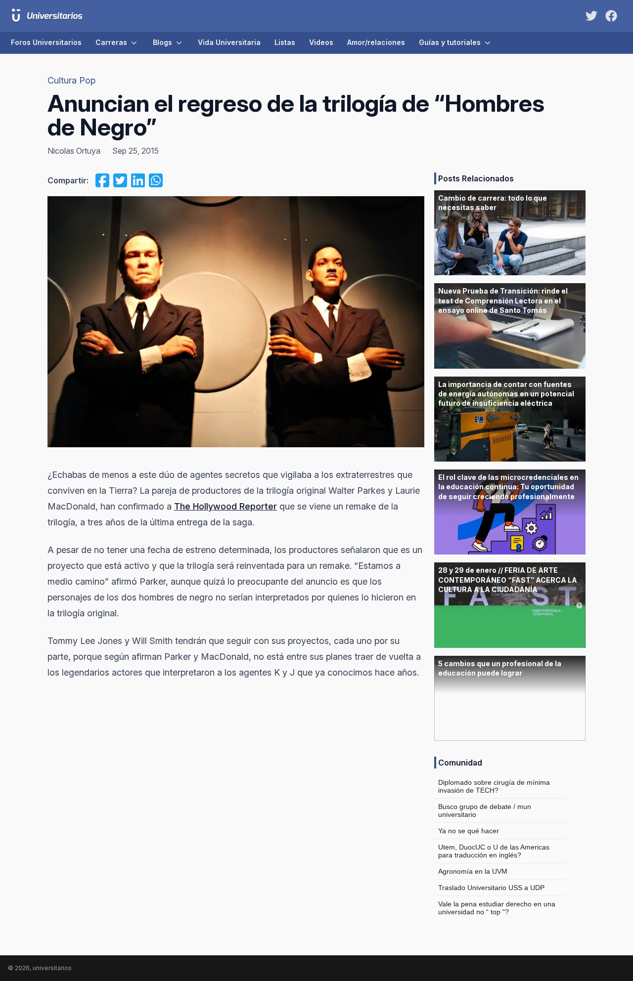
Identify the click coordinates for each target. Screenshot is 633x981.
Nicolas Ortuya (73, 151)
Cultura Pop (71, 80)
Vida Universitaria (229, 42)
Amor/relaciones (376, 42)
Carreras (111, 42)
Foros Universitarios (46, 42)
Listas (284, 42)
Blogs (162, 42)
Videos (321, 42)
